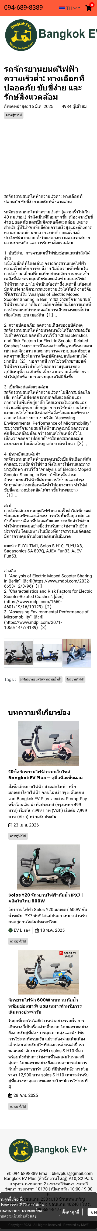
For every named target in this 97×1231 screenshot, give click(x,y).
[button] (69, 8)
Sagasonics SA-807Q (24, 550)
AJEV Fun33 (58, 550)
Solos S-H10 (52, 545)
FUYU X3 (73, 545)
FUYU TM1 (28, 545)
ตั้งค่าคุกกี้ (70, 1212)
